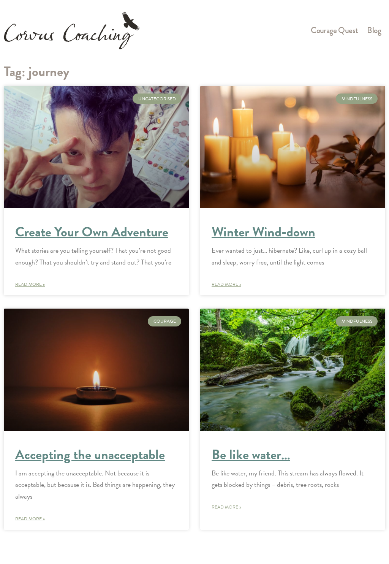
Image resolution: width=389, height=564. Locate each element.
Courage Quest (334, 30)
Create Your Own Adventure (91, 232)
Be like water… (251, 454)
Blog (374, 30)
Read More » (30, 284)
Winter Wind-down (263, 232)
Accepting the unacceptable (90, 454)
